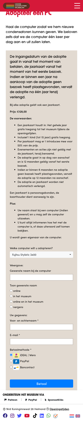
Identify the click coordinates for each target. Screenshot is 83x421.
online (16, 291)
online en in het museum (28, 301)
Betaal (41, 383)
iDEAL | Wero (27, 355)
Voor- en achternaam (24, 320)
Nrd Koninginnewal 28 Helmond (26, 409)
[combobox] (41, 254)
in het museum (22, 296)
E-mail (15, 335)
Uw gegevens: (18, 315)
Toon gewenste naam (23, 285)
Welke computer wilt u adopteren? (31, 248)
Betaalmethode (20, 349)
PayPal (24, 361)
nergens (18, 307)
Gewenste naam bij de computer (30, 270)
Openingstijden (59, 409)
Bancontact (27, 367)
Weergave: (16, 265)
